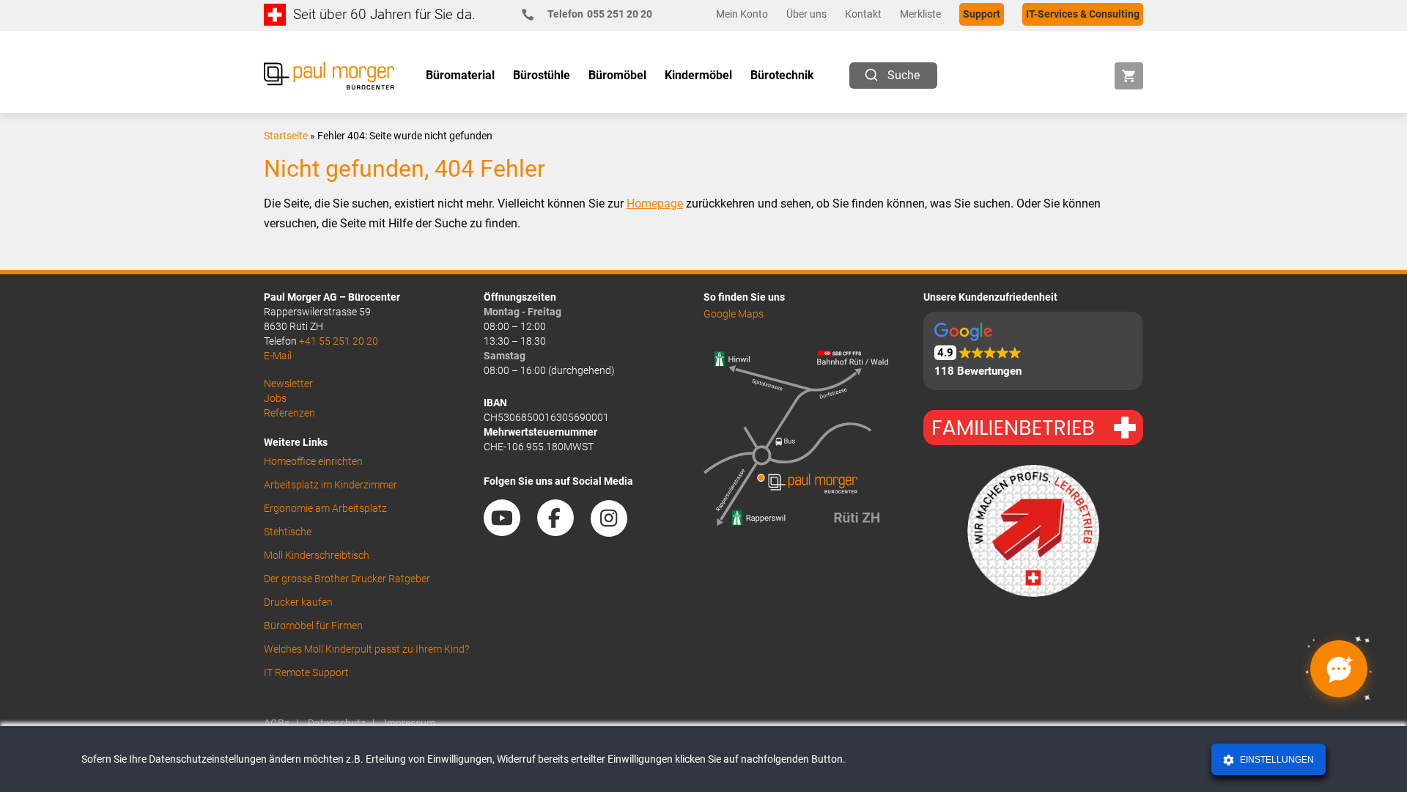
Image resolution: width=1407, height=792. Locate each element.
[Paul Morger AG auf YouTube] (509, 531)
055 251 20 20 (599, 14)
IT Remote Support (306, 672)
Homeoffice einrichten (313, 461)
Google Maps (734, 314)
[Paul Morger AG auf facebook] (562, 531)
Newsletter (288, 383)
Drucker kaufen (298, 602)
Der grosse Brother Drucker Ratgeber (347, 578)
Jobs (275, 398)
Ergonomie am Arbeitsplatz (325, 508)
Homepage (655, 203)
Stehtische (287, 532)
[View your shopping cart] (1129, 75)
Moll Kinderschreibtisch (316, 555)
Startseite (286, 136)
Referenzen (289, 413)
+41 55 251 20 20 (338, 341)
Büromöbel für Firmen (313, 625)
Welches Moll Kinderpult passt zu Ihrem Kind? (366, 649)
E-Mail (278, 356)
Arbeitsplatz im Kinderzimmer (330, 485)
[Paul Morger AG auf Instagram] (616, 531)
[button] (1032, 351)
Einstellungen (1276, 760)
